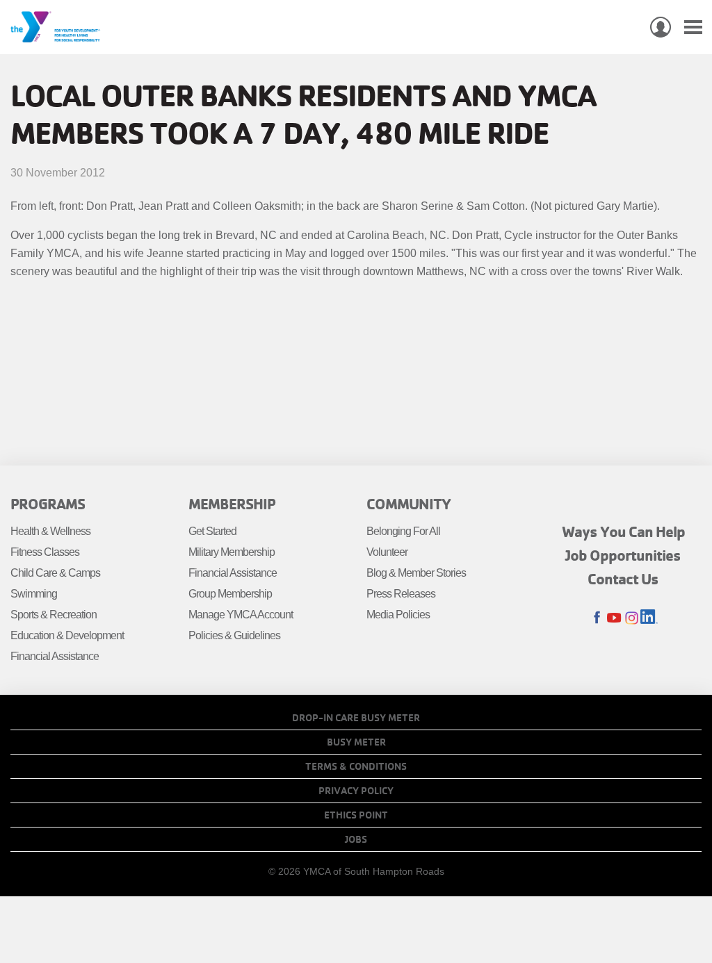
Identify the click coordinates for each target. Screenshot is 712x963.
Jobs (356, 839)
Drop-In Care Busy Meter (356, 717)
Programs (47, 503)
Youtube (614, 618)
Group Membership (230, 594)
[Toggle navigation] (693, 27)
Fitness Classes (44, 552)
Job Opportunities (623, 555)
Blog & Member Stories (416, 573)
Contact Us (623, 578)
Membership (231, 503)
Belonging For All (403, 531)
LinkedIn (649, 618)
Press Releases (400, 594)
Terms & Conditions (356, 766)
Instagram (631, 618)
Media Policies (398, 614)
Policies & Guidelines (234, 635)
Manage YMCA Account (240, 614)
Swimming (33, 594)
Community (408, 503)
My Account (660, 27)
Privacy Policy (356, 790)
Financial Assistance (54, 656)
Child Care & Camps (55, 573)
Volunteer (386, 552)
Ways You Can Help (623, 531)
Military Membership (231, 552)
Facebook (597, 618)
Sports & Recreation (53, 614)
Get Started (212, 531)
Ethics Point (356, 815)
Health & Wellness (50, 531)
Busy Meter (356, 742)
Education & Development (67, 635)
